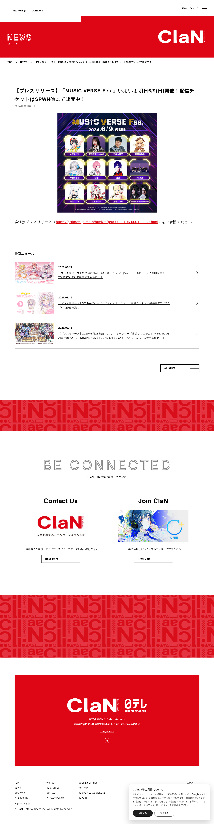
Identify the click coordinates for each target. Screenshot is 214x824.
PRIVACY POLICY (55, 798)
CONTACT (37, 11)
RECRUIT (18, 11)
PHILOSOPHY (21, 798)
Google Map (107, 731)
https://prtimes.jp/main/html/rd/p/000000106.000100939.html (107, 222)
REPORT (82, 798)
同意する (143, 813)
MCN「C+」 (188, 8)
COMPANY (20, 793)
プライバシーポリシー (159, 805)
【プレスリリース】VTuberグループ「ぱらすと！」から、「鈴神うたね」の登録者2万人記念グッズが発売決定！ (114, 305)
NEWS (23, 62)
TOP (10, 62)
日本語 (27, 804)
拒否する (164, 813)
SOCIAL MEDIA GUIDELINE (92, 793)
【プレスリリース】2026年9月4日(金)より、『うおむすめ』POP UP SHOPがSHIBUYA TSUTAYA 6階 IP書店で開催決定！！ (111, 275)
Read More (51, 559)
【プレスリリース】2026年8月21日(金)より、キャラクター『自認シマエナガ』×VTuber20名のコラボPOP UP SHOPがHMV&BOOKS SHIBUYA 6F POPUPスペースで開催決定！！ (114, 335)
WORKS (50, 783)
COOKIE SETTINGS (88, 783)
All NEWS (169, 368)
